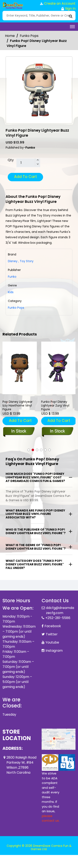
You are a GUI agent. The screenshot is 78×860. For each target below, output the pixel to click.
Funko (12, 277)
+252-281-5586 (57, 617)
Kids (11, 292)
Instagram (54, 650)
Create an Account (59, 3)
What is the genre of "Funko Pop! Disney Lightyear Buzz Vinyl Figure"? (36, 547)
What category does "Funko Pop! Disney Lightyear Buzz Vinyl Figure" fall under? (35, 564)
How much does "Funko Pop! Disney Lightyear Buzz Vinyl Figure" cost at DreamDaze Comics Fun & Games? (35, 477)
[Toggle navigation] (72, 26)
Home (10, 35)
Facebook (53, 626)
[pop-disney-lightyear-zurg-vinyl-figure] (58, 368)
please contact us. (50, 818)
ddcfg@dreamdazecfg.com (60, 610)
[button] (28, 450)
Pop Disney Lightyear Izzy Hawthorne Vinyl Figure (17, 405)
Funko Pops (29, 35)
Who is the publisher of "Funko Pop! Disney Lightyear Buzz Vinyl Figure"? (36, 531)
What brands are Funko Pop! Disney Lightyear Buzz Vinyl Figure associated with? (35, 514)
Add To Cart (25, 176)
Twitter (52, 634)
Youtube (52, 642)
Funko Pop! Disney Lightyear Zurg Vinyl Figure (55, 405)
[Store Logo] (12, 5)
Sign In (70, 8)
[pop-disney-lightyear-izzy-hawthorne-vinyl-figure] (19, 368)
